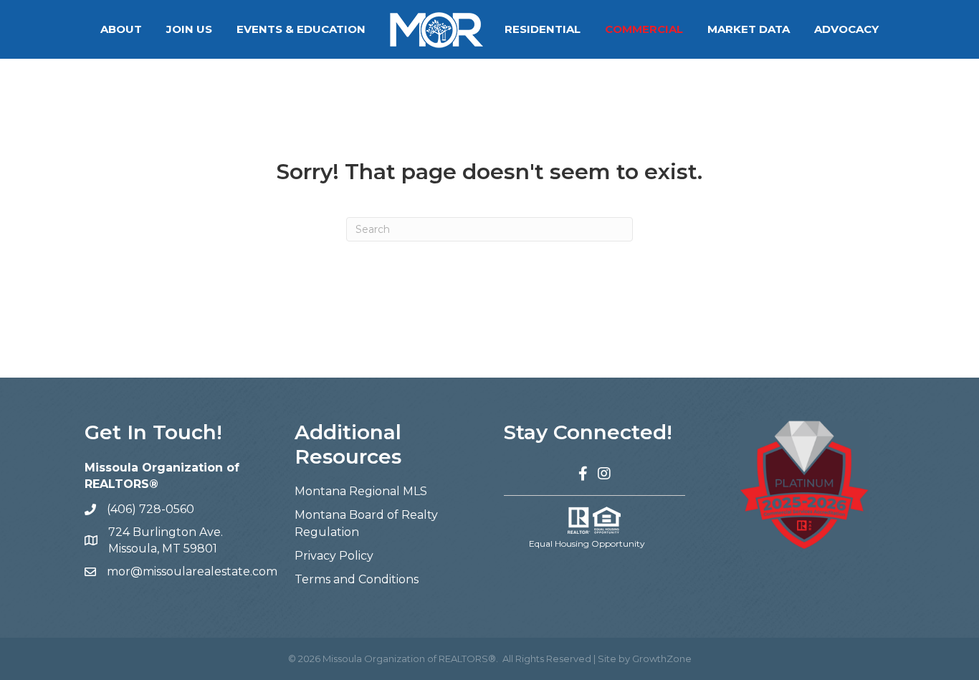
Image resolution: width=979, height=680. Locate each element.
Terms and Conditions (357, 579)
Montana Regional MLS (361, 491)
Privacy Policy (334, 555)
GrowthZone (662, 658)
